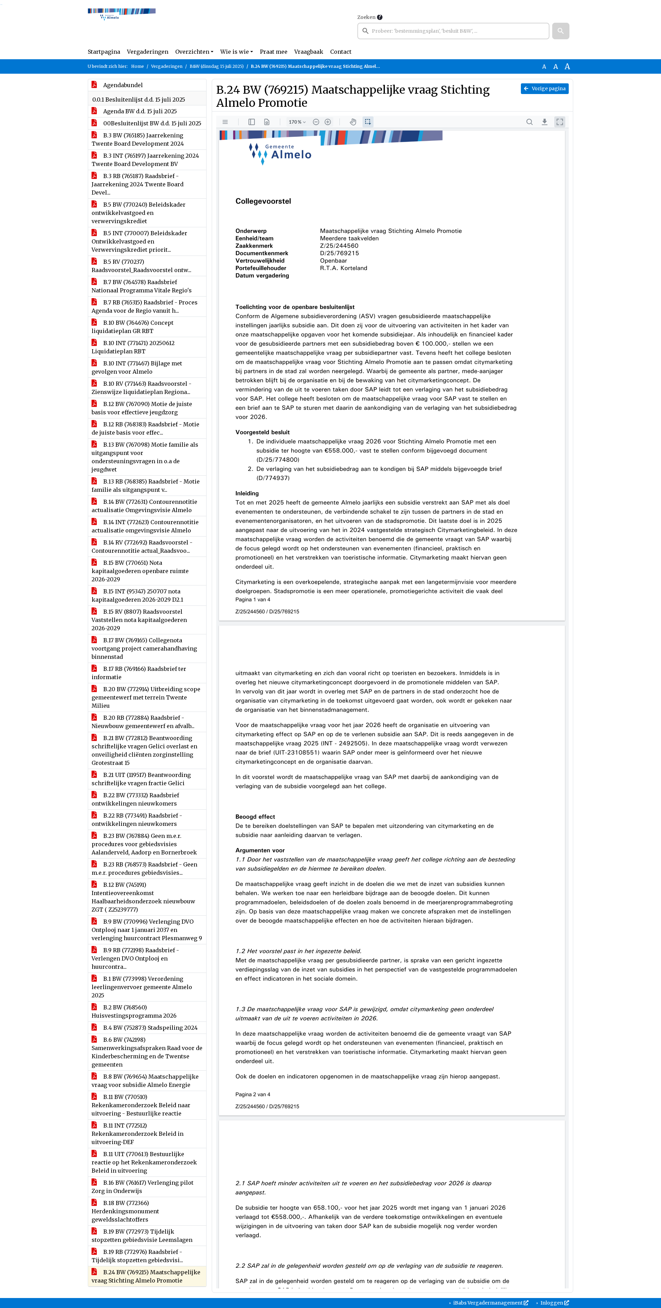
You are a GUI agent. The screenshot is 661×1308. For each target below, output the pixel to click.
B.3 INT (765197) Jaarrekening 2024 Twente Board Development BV (145, 159)
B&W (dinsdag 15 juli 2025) (217, 66)
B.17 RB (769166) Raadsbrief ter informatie (139, 673)
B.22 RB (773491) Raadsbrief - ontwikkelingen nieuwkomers (137, 819)
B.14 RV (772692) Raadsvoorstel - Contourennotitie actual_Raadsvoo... (142, 546)
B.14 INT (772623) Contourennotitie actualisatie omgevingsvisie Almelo (145, 526)
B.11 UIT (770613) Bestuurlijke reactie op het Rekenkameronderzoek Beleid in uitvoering (144, 1162)
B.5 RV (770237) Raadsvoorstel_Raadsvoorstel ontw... (141, 265)
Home (137, 66)
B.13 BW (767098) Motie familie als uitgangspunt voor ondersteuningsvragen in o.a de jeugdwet (145, 457)
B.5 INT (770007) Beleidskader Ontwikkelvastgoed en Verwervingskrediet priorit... (139, 241)
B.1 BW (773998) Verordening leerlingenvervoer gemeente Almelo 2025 (142, 987)
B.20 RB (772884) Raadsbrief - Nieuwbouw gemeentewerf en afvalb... (143, 721)
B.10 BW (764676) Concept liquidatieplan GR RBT (133, 326)
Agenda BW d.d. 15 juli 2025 (139, 111)
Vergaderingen (147, 51)
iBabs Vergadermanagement (488, 1303)
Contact (341, 51)
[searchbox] (453, 31)
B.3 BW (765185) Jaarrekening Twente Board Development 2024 (138, 139)
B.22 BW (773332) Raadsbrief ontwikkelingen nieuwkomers (135, 799)
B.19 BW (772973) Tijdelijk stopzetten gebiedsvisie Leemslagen (142, 1235)
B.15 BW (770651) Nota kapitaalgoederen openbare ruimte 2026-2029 (140, 571)
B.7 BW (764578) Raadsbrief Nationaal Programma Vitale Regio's (142, 286)
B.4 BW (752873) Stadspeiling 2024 (150, 1027)
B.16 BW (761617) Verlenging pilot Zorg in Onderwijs (142, 1186)
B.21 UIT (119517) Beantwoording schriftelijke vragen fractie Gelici (141, 779)
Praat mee (273, 51)
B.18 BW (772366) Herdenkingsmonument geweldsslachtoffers (125, 1211)
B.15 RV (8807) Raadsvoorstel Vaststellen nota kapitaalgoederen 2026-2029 (139, 620)
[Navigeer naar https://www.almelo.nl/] (122, 26)
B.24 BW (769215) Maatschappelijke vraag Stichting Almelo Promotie (146, 1276)
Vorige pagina (548, 88)
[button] (560, 31)
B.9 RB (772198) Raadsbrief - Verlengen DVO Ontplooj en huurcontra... (135, 958)
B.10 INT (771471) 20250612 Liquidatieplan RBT (133, 347)
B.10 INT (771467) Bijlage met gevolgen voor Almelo (137, 367)
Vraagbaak (308, 51)
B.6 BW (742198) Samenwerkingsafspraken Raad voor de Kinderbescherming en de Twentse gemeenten (147, 1052)
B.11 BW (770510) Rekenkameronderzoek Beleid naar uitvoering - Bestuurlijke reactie (141, 1105)
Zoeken (366, 17)
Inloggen (551, 1303)
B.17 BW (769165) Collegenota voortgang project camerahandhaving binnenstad (144, 648)
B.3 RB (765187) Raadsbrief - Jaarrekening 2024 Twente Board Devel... (137, 184)
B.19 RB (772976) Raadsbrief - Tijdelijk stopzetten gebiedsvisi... (137, 1256)
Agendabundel (122, 85)
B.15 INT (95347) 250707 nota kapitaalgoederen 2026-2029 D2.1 (137, 595)
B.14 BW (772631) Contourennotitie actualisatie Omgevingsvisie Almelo (144, 505)
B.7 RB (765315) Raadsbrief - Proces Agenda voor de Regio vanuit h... (145, 306)
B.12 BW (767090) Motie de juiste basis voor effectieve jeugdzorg (142, 408)
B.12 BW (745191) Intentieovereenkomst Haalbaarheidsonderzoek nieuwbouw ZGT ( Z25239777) (143, 897)
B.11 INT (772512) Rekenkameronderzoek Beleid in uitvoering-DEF (137, 1133)
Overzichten (192, 51)
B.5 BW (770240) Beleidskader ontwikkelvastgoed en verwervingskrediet (139, 213)
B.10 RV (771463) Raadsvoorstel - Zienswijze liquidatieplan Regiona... (141, 387)
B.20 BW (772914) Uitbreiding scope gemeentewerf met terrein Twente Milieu (146, 697)
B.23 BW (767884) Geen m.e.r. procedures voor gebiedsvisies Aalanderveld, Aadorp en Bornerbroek (144, 844)
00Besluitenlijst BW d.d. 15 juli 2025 (151, 123)
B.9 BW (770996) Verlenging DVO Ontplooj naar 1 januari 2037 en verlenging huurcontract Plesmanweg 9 (147, 930)
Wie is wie (234, 51)
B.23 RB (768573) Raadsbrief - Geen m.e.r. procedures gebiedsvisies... (144, 868)
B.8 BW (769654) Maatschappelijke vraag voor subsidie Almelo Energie (145, 1080)
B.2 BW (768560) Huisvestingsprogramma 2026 (134, 1011)
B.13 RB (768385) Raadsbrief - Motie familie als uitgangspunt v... (146, 485)
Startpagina (104, 51)
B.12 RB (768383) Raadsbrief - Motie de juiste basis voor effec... (145, 428)
